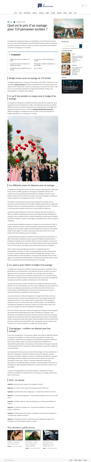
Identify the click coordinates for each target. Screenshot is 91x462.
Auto (44, 448)
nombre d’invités (38, 109)
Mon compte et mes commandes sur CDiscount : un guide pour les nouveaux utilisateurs (77, 71)
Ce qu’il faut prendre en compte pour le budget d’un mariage (20, 64)
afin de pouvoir (48, 109)
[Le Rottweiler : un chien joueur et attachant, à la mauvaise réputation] (32, 435)
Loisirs (9, 446)
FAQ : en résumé (38, 68)
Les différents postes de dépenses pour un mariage (20, 69)
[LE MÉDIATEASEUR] (45, 6)
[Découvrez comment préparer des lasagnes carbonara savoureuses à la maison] (66, 58)
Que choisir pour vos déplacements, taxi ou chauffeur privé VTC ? (48, 443)
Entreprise (74, 65)
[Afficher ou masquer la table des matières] (38, 54)
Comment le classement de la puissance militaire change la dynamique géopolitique (70, 88)
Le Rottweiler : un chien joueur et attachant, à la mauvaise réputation (31, 443)
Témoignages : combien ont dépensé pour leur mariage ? (44, 64)
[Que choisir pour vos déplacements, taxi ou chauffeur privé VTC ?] (50, 435)
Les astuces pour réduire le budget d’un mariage (44, 60)
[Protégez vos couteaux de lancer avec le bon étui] (15, 435)
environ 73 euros (20, 84)
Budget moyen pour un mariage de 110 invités (20, 60)
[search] (82, 6)
